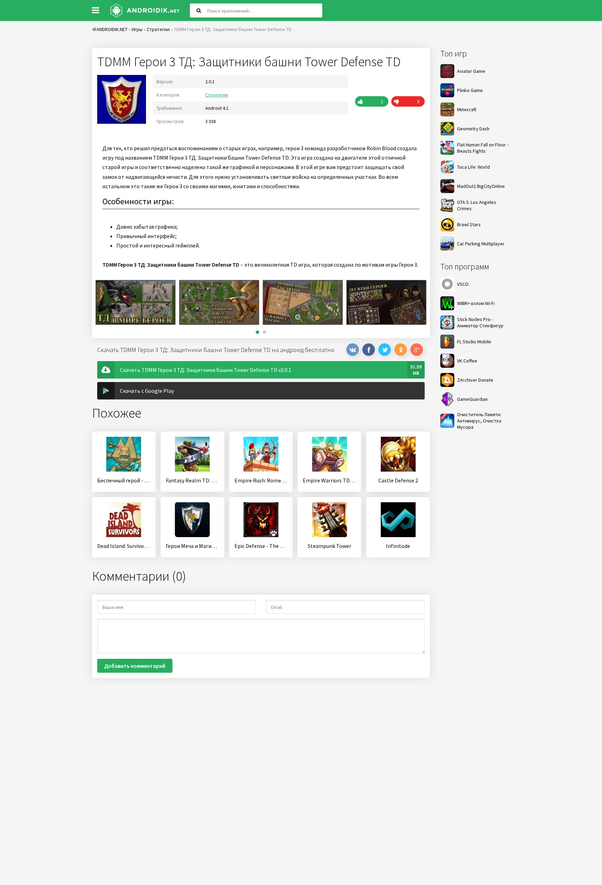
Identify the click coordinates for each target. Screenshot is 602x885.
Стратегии (216, 95)
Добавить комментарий (134, 665)
